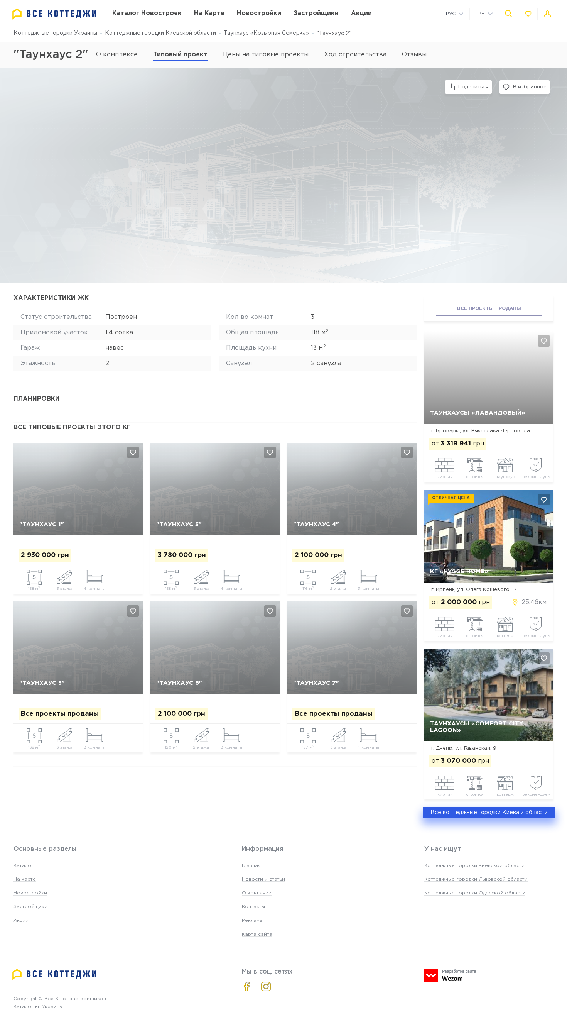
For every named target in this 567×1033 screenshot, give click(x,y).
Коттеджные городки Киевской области (160, 33)
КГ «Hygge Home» (459, 571)
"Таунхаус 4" (316, 524)
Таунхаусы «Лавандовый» (477, 412)
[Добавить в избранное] (133, 452)
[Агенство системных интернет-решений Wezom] (450, 975)
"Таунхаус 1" (41, 524)
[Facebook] (246, 986)
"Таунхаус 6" (179, 683)
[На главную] (54, 14)
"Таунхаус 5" (42, 683)
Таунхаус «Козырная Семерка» (266, 33)
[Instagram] (266, 986)
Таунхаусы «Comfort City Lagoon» (476, 727)
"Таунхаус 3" (179, 524)
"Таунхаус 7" (316, 683)
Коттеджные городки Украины (55, 33)
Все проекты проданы (489, 309)
